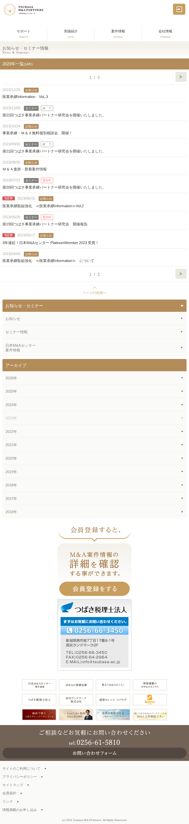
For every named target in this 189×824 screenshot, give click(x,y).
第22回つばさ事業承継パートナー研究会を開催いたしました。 (54, 115)
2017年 (11, 498)
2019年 (11, 472)
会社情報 (165, 34)
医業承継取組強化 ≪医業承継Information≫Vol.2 (43, 206)
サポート (24, 34)
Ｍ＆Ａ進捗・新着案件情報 (24, 169)
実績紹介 (71, 34)
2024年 (11, 405)
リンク (7, 801)
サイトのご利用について (21, 768)
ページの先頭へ (94, 293)
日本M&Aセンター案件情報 (20, 347)
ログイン (179, 9)
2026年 (11, 378)
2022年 (11, 431)
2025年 (11, 391)
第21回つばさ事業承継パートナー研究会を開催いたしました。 (54, 151)
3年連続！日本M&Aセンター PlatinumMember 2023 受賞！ (50, 243)
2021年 (11, 445)
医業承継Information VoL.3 (25, 97)
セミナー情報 (16, 332)
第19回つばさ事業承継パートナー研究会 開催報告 (45, 224)
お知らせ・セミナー (24, 305)
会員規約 (9, 793)
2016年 (11, 512)
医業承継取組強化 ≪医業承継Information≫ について (48, 261)
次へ (181, 77)
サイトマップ (12, 785)
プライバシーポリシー (19, 777)
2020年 (11, 458)
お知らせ (12, 318)
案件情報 (118, 34)
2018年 (11, 485)
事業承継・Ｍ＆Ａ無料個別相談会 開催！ (37, 133)
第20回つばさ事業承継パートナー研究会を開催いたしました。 (54, 187)
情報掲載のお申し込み (19, 810)
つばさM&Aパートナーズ (23, 10)
